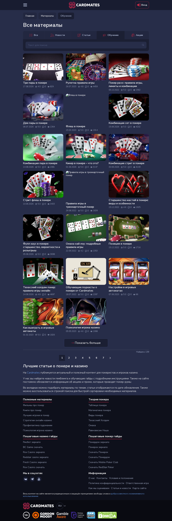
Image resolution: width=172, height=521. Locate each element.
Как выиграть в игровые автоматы (38, 329)
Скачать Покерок (98, 452)
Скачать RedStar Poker (101, 467)
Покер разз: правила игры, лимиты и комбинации (126, 84)
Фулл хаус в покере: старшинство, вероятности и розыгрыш (41, 247)
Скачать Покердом (99, 457)
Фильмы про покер (33, 405)
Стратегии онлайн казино (37, 420)
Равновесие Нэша (99, 430)
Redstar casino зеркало (36, 457)
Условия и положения (121, 478)
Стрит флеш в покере (37, 200)
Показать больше (88, 343)
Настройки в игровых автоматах (122, 289)
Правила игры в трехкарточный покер (80, 205)
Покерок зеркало (98, 447)
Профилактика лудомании (37, 425)
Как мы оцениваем (99, 488)
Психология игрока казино (83, 327)
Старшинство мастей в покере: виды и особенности (128, 201)
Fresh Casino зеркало (35, 462)
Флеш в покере (75, 126)
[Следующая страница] (110, 358)
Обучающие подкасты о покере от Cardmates (81, 289)
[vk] (25, 479)
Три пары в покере (35, 83)
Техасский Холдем (99, 420)
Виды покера (96, 415)
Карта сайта (139, 488)
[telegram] (32, 479)
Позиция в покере (120, 244)
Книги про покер (32, 410)
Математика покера (100, 410)
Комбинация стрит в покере (126, 163)
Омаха (92, 425)
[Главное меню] (25, 5)
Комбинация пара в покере (40, 163)
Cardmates (33, 372)
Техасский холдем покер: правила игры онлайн (39, 289)
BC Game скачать (33, 447)
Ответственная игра (137, 483)
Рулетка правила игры (80, 83)
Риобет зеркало (32, 442)
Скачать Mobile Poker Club (103, 462)
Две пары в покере (35, 123)
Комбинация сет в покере (125, 123)
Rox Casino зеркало (34, 452)
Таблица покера (97, 405)
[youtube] (38, 479)
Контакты (102, 478)
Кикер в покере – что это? (82, 163)
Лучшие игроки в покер (36, 415)
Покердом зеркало (99, 442)
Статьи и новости (121, 488)
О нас (92, 478)
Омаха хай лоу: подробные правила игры (83, 245)
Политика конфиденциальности (106, 483)
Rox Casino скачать (34, 467)
